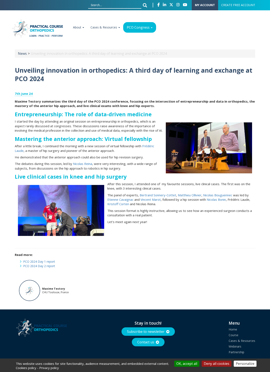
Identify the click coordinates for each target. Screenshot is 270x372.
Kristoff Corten (118, 204)
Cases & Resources (104, 27)
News (22, 53)
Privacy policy (49, 368)
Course (233, 335)
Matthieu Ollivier (189, 195)
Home (233, 329)
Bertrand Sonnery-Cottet (158, 195)
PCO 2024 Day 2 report (39, 266)
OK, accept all (186, 363)
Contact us (145, 342)
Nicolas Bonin (216, 199)
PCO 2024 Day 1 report (39, 262)
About (77, 27)
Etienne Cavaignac (120, 199)
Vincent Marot (150, 199)
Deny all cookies (216, 363)
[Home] (39, 30)
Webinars (235, 346)
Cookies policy (26, 368)
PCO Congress (138, 27)
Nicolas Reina (82, 164)
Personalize (245, 363)
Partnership (236, 352)
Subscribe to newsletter (146, 331)
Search (146, 5)
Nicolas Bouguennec (217, 195)
